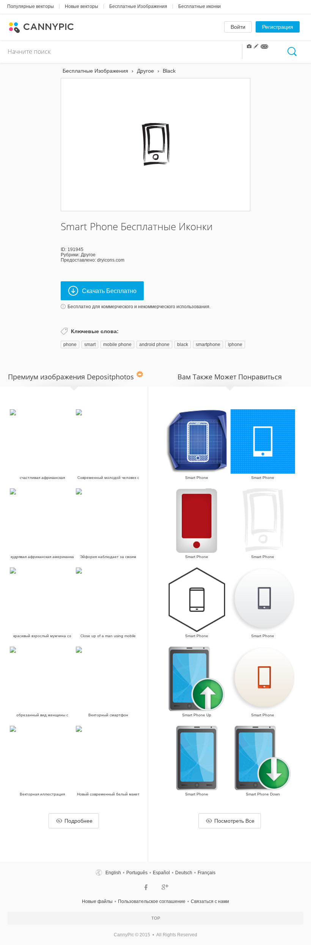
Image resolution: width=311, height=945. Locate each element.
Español (161, 872)
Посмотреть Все (234, 821)
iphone (235, 344)
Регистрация (277, 27)
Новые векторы (81, 6)
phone (70, 344)
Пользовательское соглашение (151, 901)
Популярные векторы (30, 6)
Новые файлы (97, 901)
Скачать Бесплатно (109, 291)
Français (206, 872)
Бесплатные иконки (199, 6)
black (182, 344)
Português (137, 872)
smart (90, 344)
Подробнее (78, 821)
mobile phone (117, 344)
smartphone (208, 344)
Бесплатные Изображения (138, 6)
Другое (88, 254)
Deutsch (183, 872)
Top (155, 918)
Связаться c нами (210, 901)
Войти (238, 27)
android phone (154, 344)
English (113, 872)
